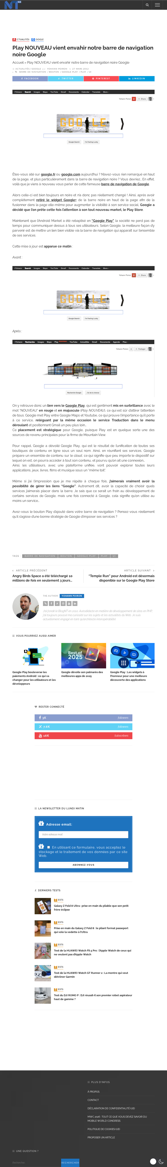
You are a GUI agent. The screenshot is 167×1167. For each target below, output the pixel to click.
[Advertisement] (83, 20)
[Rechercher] (147, 5)
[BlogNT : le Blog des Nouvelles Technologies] (13, 5)
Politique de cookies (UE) (104, 1129)
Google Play (70, 72)
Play (83, 72)
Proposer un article (101, 1137)
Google (38, 39)
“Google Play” (103, 221)
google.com (70, 174)
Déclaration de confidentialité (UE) (111, 1108)
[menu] (157, 4)
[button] (157, 1161)
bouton (54, 72)
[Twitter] (57, 603)
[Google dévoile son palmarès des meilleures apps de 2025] (83, 656)
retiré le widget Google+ (56, 200)
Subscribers (121, 735)
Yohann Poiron (57, 69)
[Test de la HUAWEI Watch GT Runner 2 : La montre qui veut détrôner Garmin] (43, 973)
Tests (59, 900)
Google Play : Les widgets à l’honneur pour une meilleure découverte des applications (128, 676)
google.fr (48, 174)
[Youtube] (69, 603)
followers (123, 717)
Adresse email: (59, 824)
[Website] (45, 603)
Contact (93, 1100)
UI (90, 72)
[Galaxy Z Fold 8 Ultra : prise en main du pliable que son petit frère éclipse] (43, 906)
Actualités (21, 39)
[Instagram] (63, 603)
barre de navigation (32, 72)
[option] (34, 664)
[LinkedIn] (75, 603)
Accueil (18, 62)
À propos (93, 1091)
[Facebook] (51, 603)
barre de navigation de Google (125, 184)
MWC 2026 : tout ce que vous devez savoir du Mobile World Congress (117, 1118)
